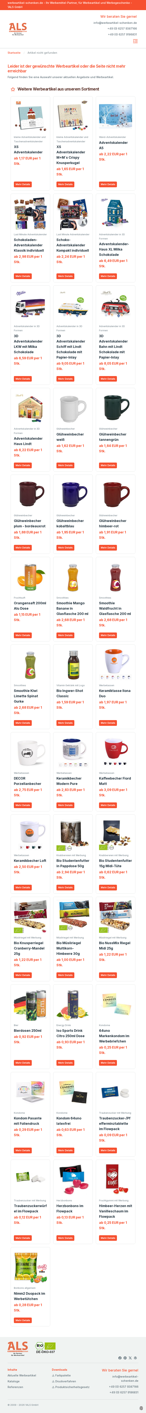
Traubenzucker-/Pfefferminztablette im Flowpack (114, 1123)
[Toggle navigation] (135, 41)
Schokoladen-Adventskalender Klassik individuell (29, 245)
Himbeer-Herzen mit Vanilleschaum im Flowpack (115, 1211)
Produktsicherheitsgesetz (72, 1387)
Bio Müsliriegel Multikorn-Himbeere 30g (68, 948)
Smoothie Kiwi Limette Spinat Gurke (26, 696)
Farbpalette (63, 1375)
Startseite (14, 52)
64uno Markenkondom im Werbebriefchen (114, 1036)
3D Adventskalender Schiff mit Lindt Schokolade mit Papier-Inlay (70, 346)
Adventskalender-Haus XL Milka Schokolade (114, 249)
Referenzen (15, 1387)
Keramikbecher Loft (30, 861)
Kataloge (14, 1381)
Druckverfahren (65, 1381)
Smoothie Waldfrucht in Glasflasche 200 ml (115, 608)
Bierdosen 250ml (27, 1031)
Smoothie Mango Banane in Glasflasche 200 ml (72, 608)
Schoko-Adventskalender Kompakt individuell (72, 245)
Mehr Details (23, 184)
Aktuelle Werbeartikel (22, 1375)
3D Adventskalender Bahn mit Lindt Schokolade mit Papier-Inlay (113, 346)
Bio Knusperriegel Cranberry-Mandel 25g (29, 948)
